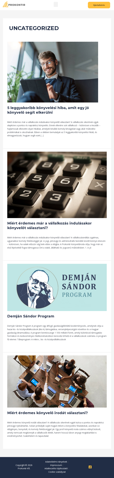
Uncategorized (14, 116)
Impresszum (56, 465)
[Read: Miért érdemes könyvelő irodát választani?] (57, 381)
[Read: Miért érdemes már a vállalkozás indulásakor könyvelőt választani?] (57, 184)
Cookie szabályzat (57, 471)
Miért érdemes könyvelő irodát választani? (47, 413)
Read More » (13, 141)
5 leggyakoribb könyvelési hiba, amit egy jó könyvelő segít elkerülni (48, 110)
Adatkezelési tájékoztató (56, 468)
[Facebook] (90, 467)
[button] (56, 4)
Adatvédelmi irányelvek (56, 461)
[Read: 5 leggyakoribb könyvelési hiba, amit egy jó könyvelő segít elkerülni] (52, 71)
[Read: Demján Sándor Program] (57, 287)
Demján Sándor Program (30, 316)
